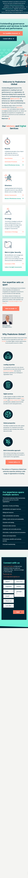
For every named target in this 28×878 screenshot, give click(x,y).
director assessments (15, 400)
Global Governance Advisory (16, 5)
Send (18, 612)
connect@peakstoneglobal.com (11, 576)
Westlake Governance (7, 8)
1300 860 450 (8, 574)
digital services (14, 98)
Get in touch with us (8, 566)
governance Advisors (8, 371)
